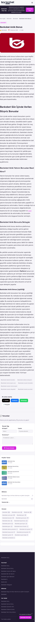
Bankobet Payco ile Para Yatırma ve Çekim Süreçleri (15, 591)
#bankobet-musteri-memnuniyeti (9, 386)
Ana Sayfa (2, 18)
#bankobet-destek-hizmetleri (8, 380)
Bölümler (9, 18)
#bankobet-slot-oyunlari (26, 529)
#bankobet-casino (17, 512)
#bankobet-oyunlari (7, 535)
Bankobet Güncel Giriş (7, 568)
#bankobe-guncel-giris (21, 523)
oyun (30, 211)
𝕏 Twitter (6, 400)
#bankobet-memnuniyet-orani (8, 383)
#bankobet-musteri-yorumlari (25, 389)
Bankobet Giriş (29, 9)
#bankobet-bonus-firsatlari (21, 526)
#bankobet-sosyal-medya (21, 535)
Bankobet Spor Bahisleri (7, 576)
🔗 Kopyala (6, 404)
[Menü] (32, 2)
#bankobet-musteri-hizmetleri (25, 383)
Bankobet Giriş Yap (25, 617)
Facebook (15, 400)
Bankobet (15, 18)
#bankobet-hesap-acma (8, 532)
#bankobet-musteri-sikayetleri (8, 389)
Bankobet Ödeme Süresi (7, 609)
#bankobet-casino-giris (8, 515)
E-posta (20, 428)
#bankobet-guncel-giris (22, 518)
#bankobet (6, 512)
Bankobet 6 (4, 579)
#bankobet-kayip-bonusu (20, 520)
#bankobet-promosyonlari (23, 532)
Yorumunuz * (5, 435)
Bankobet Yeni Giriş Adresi (8, 612)
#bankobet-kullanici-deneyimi (24, 380)
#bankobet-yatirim (7, 523)
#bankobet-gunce (7, 526)
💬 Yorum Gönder (9, 448)
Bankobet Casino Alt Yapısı (8, 571)
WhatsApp (24, 400)
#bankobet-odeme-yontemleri (9, 529)
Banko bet (4, 582)
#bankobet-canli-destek (8, 537)
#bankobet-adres (7, 520)
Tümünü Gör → (6, 502)
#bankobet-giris (21, 515)
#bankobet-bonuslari (8, 518)
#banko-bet (27, 512)
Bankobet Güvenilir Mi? (7, 606)
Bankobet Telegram (6, 584)
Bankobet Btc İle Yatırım (7, 574)
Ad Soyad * (5, 428)
